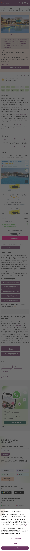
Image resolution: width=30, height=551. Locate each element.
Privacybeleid (23, 525)
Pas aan (15, 543)
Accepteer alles (15, 548)
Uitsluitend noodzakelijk (15, 538)
